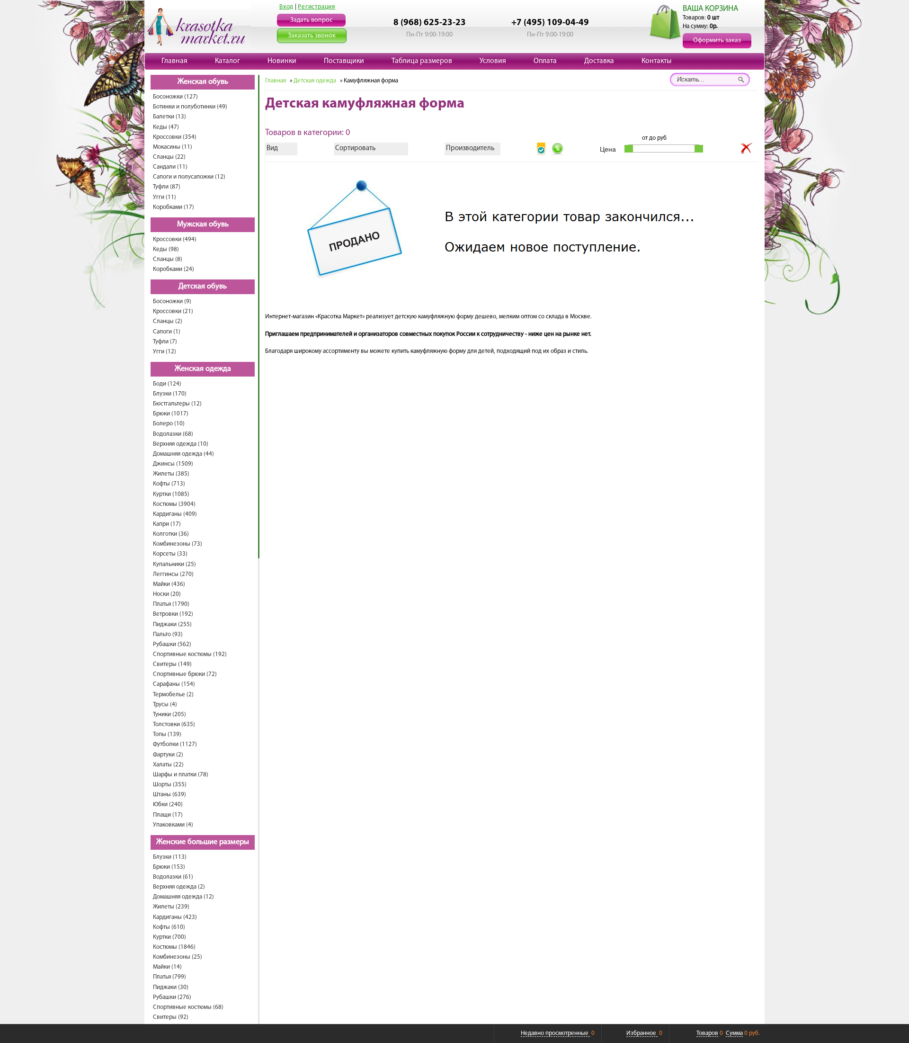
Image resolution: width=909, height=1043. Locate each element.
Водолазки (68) (173, 434)
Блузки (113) (170, 857)
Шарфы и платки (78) (180, 775)
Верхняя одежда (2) (179, 887)
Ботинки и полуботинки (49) (190, 107)
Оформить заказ (717, 40)
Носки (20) (167, 594)
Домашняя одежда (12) (183, 897)
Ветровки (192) (173, 614)
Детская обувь (202, 286)
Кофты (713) (169, 484)
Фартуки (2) (168, 755)
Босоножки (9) (172, 301)
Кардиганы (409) (175, 514)
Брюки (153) (169, 867)
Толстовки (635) (174, 724)
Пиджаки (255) (172, 624)
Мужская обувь (203, 224)
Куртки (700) (169, 937)
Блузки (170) (170, 394)
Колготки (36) (171, 534)
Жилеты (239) (171, 907)
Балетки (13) (169, 117)
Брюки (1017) (170, 414)
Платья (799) (169, 977)
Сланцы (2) (167, 321)
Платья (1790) (171, 604)
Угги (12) (164, 352)
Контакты (656, 61)
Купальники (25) (174, 564)
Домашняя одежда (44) (183, 454)
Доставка (599, 61)
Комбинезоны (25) (177, 957)
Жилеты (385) (171, 474)
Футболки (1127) (175, 744)
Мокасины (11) (172, 147)
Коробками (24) (173, 269)
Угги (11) (164, 197)
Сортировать (355, 148)
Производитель (470, 148)
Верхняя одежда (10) (180, 444)
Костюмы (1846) (174, 947)
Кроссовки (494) (174, 239)
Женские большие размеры (202, 842)
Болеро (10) (169, 424)
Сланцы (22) (169, 157)
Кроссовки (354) (174, 137)
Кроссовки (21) (173, 311)
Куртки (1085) (171, 494)
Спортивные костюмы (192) (190, 654)
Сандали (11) (170, 167)
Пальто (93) (168, 634)
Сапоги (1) (166, 332)
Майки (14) (167, 967)
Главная (174, 61)
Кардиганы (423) (175, 917)
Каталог (227, 61)
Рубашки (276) (172, 997)
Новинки (281, 61)
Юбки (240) (168, 804)
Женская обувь (203, 82)
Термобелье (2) (173, 695)
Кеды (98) (166, 249)
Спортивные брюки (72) (185, 674)
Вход (286, 7)
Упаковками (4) (173, 825)
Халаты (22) (168, 765)
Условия (493, 61)
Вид (272, 148)
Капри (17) (167, 524)
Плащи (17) (168, 815)
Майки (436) (169, 584)
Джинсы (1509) (173, 464)
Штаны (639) (169, 794)
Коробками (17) (173, 207)
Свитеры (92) (170, 1017)
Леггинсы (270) (173, 574)
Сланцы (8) (167, 259)
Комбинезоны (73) (177, 544)
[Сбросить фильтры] (746, 149)
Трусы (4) (165, 704)
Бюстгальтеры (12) (177, 404)
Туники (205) (169, 714)
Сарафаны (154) (174, 684)
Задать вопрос (311, 20)
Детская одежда (315, 81)
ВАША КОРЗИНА (710, 9)
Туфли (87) (166, 187)
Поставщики (344, 61)
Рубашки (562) (172, 644)
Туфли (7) (165, 342)
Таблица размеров (422, 61)
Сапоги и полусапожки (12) (189, 177)
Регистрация (316, 7)
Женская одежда (203, 369)
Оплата (545, 61)
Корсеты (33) (170, 554)
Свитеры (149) (172, 664)
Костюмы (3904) (174, 504)
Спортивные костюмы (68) (188, 1007)
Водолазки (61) (173, 877)
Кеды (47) (166, 127)
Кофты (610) (169, 927)
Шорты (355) (170, 785)
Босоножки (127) (175, 97)
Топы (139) (167, 734)
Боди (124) (167, 384)
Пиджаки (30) (170, 987)
